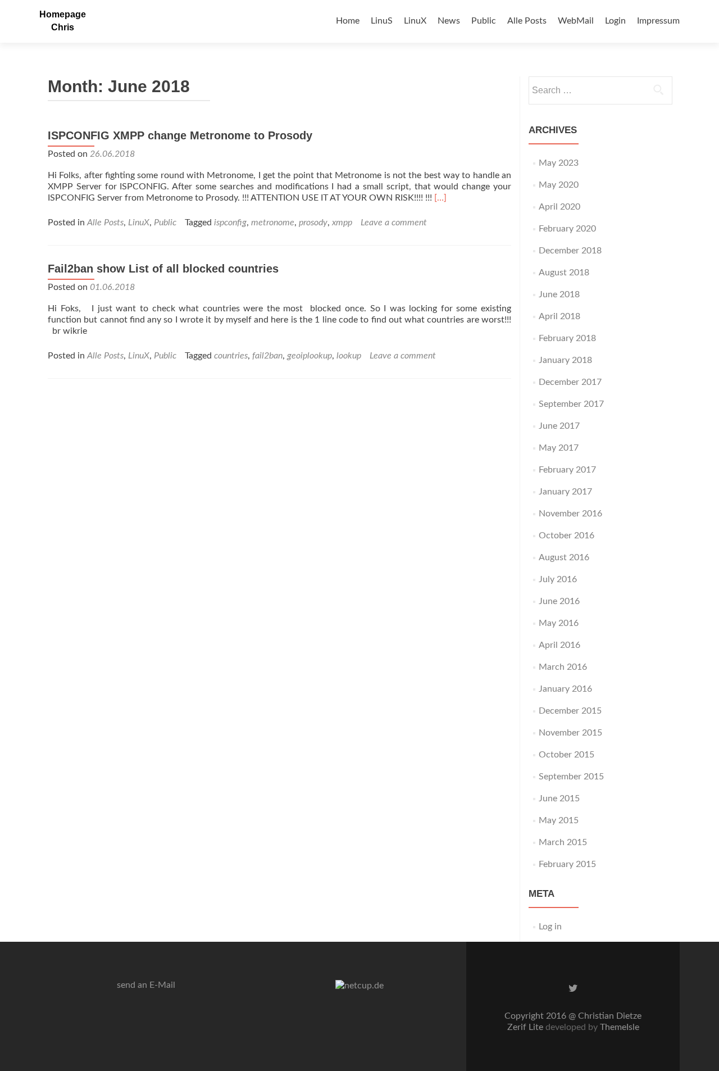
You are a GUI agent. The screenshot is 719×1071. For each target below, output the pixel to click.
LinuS (382, 20)
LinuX (415, 20)
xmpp (342, 222)
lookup (348, 355)
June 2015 (559, 798)
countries (231, 355)
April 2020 (559, 206)
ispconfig (230, 222)
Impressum (658, 20)
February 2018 (567, 338)
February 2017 (567, 469)
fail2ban (267, 355)
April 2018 (559, 316)
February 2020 (567, 228)
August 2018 (564, 272)
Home (348, 20)
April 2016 (559, 645)
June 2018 (559, 294)
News (449, 20)
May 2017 (559, 447)
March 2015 (563, 842)
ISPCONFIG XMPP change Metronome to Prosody (180, 135)
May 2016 (559, 623)
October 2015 (566, 754)
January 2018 (565, 360)
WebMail (576, 20)
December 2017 (570, 382)
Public (483, 20)
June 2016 (559, 601)
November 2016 (570, 513)
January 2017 (565, 491)
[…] (440, 197)
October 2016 (566, 535)
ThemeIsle (619, 1027)
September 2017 (571, 404)
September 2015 (571, 776)
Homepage (62, 14)
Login (615, 20)
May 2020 (559, 184)
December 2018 (570, 250)
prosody (313, 222)
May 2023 (559, 162)
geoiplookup (309, 355)
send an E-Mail (146, 985)
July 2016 (558, 579)
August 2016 (564, 557)
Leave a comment (394, 222)
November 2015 (570, 732)
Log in (550, 926)
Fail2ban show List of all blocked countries (163, 268)
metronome (272, 222)
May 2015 (559, 820)
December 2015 (570, 710)
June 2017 (559, 425)
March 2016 (563, 666)
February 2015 (567, 864)
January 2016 (565, 688)
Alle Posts (527, 20)
